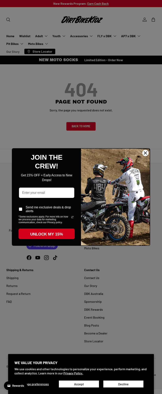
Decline (123, 384)
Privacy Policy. (73, 373)
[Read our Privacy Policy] (72, 217)
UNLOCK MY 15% (46, 234)
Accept (79, 384)
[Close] (145, 153)
